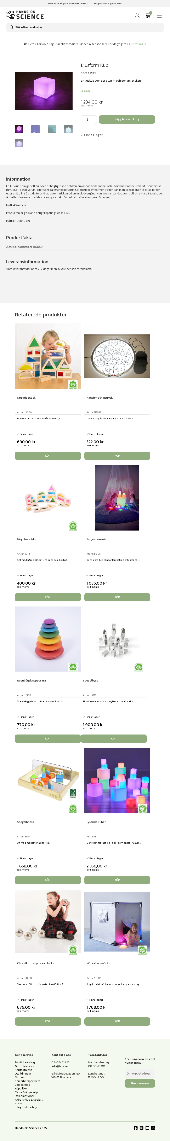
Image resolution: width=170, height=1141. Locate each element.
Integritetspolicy (26, 1107)
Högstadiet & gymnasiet (108, 3)
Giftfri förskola (24, 1066)
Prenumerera (140, 1083)
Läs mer (85, 91)
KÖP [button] (48, 456)
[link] (148, 16)
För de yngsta (117, 44)
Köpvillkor (21, 1088)
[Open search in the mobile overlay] (85, 27)
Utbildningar (23, 1073)
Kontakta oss (23, 1070)
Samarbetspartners (27, 1081)
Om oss (20, 1077)
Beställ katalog (25, 1062)
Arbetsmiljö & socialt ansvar (28, 1102)
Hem (31, 44)
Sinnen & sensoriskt (92, 44)
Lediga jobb (22, 1085)
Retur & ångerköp (26, 1092)
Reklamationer (24, 1096)
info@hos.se (59, 1066)
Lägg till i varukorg (127, 119)
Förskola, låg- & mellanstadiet (56, 44)
